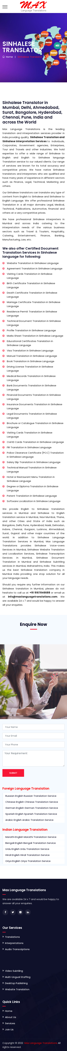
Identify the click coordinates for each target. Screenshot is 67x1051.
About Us (10, 1017)
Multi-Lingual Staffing (17, 977)
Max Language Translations (40, 1043)
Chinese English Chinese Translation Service (31, 802)
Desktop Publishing (16, 983)
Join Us (9, 1029)
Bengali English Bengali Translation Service (30, 843)
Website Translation (17, 989)
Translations (12, 937)
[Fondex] (33, 6)
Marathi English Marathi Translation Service (30, 837)
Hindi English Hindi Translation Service (27, 855)
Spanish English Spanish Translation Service (31, 814)
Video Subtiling (14, 971)
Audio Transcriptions (17, 949)
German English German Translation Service (31, 808)
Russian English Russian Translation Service (30, 796)
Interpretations (14, 943)
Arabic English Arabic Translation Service (29, 820)
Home (9, 56)
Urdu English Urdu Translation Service (27, 849)
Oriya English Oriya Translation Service (28, 861)
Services (10, 1023)
